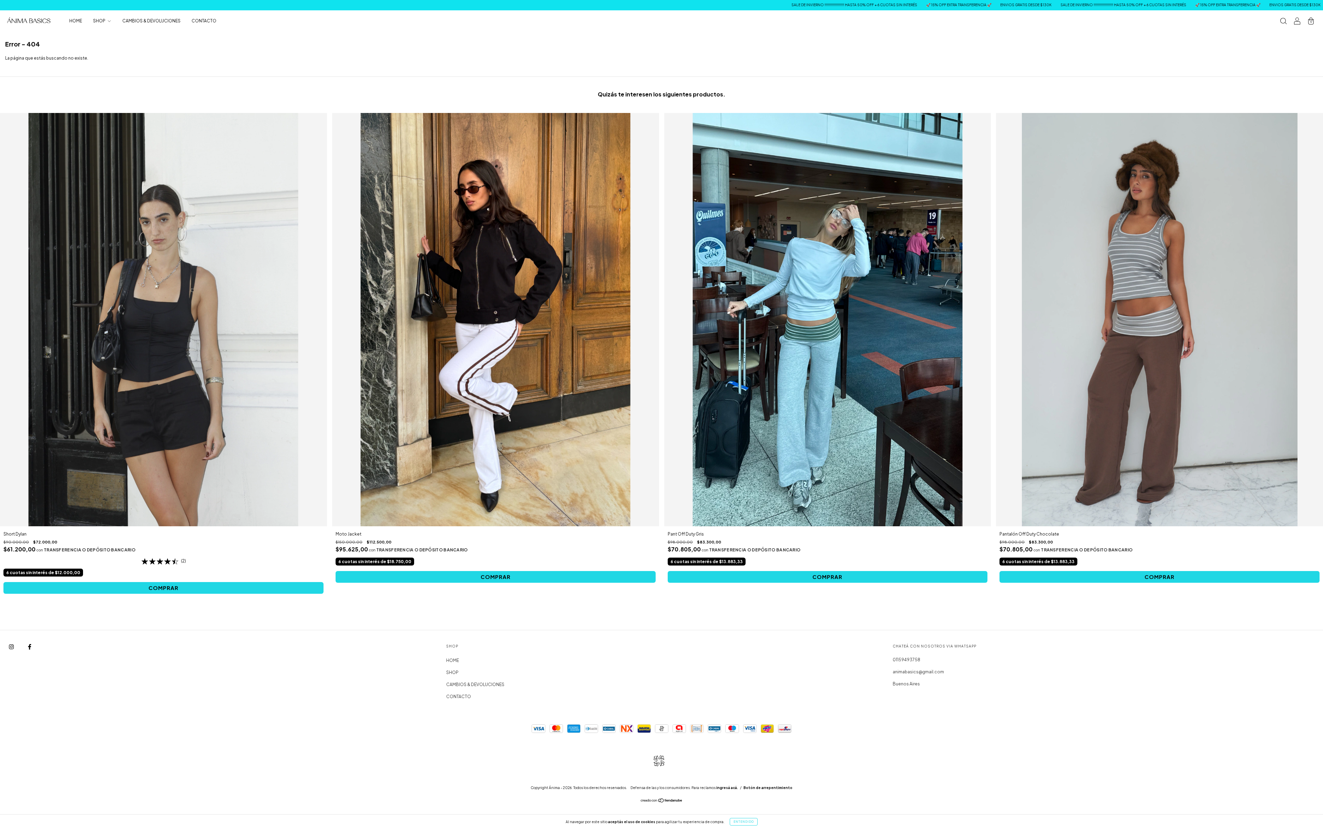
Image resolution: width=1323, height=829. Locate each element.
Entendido (744, 821)
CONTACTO (204, 20)
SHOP (99, 20)
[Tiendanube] (661, 801)
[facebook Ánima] (29, 646)
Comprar (163, 587)
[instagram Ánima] (11, 646)
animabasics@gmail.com (918, 671)
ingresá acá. (727, 788)
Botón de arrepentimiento (767, 788)
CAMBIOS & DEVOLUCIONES (151, 20)
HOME (75, 20)
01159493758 (906, 659)
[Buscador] (1283, 21)
